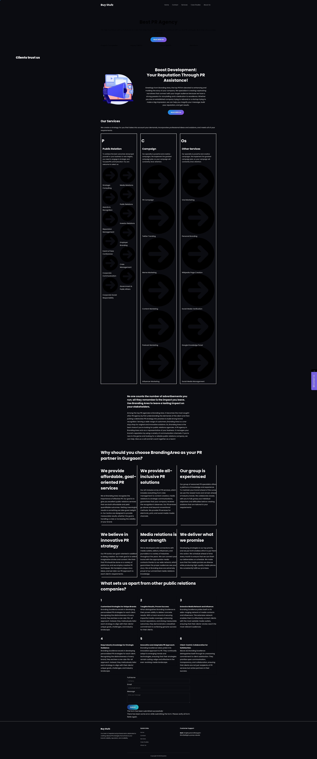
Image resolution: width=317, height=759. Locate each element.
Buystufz (164, 756)
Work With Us (158, 39)
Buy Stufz (107, 5)
